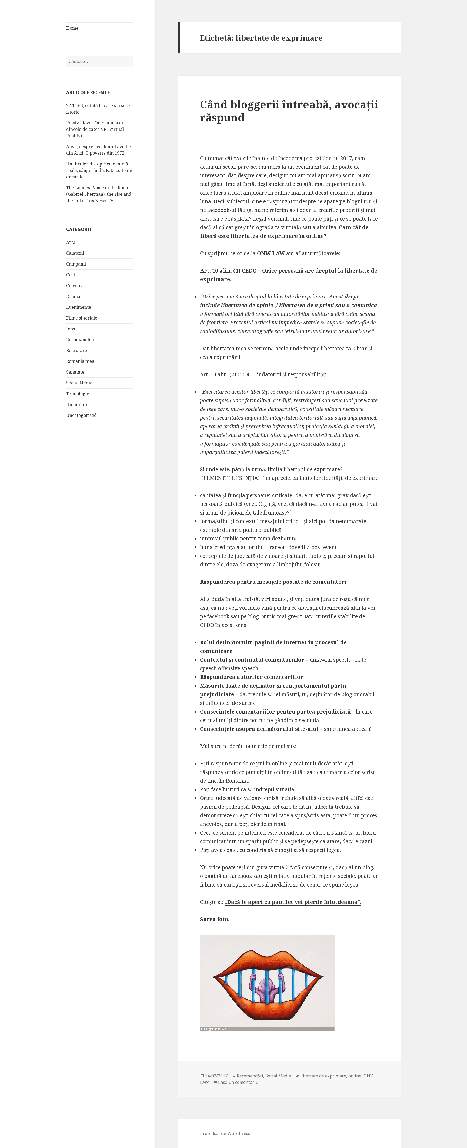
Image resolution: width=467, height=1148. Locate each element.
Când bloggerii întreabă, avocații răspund (289, 110)
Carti (71, 275)
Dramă (73, 296)
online (354, 1076)
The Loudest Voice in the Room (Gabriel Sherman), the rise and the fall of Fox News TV (98, 194)
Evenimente (78, 307)
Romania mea (80, 361)
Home (72, 28)
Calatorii (75, 253)
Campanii (76, 264)
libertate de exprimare (323, 1076)
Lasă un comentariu (238, 1082)
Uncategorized (81, 415)
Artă (70, 242)
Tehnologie (77, 394)
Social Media (79, 383)
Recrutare (76, 350)
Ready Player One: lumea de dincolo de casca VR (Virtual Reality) (95, 129)
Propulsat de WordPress (225, 1133)
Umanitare (77, 404)
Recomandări (80, 340)
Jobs (70, 329)
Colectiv (74, 285)
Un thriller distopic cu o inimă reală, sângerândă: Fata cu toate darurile (99, 170)
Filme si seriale (81, 318)
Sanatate (75, 372)
